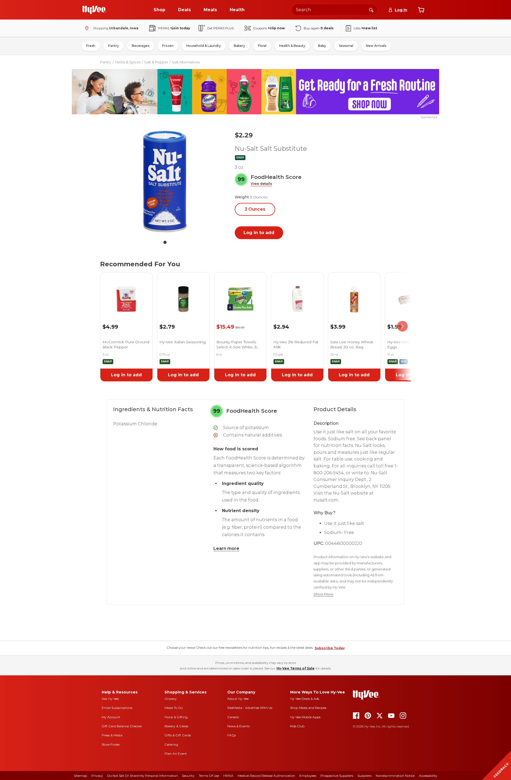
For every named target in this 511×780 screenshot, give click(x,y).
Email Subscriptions (117, 708)
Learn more (226, 548)
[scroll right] (402, 326)
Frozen (168, 46)
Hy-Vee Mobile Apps (305, 717)
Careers (233, 717)
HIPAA (228, 776)
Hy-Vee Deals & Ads (304, 699)
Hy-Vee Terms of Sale (296, 668)
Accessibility (428, 776)
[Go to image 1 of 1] (165, 242)
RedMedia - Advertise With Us (249, 708)
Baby (322, 46)
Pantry (113, 46)
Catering (171, 744)
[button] (261, 184)
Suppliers (364, 776)
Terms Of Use (209, 776)
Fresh (90, 46)
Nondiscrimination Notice (395, 776)
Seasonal (346, 46)
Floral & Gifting (176, 717)
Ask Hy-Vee (110, 699)
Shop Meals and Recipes (308, 708)
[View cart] (421, 10)
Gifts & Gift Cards (177, 735)
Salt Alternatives (186, 62)
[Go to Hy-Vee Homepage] (94, 10)
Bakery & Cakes (176, 726)
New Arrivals (376, 46)
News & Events (238, 726)
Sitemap (80, 776)
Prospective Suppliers (336, 776)
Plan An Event (175, 754)
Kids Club (297, 726)
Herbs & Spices (128, 62)
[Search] (371, 9)
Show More (323, 594)
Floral (262, 46)
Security (188, 776)
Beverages (140, 46)
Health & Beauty (292, 46)
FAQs (231, 735)
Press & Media (112, 735)
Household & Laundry (203, 46)
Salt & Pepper (156, 62)
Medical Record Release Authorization (266, 776)
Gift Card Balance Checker (122, 726)
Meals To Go (173, 708)
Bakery (239, 46)
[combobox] (334, 10)
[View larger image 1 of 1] (165, 181)
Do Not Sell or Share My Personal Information (142, 776)
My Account (111, 717)
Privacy (97, 776)
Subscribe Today (330, 648)
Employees (307, 776)
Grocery (170, 699)
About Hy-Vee (238, 699)
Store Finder (111, 744)
